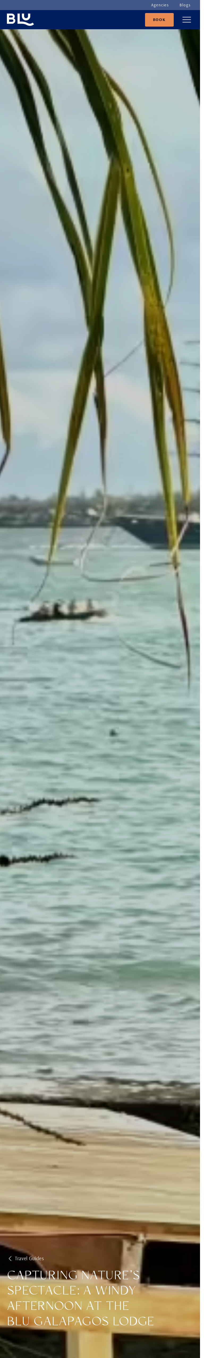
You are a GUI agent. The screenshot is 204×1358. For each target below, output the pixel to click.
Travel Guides (29, 1258)
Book (159, 19)
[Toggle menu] (186, 19)
